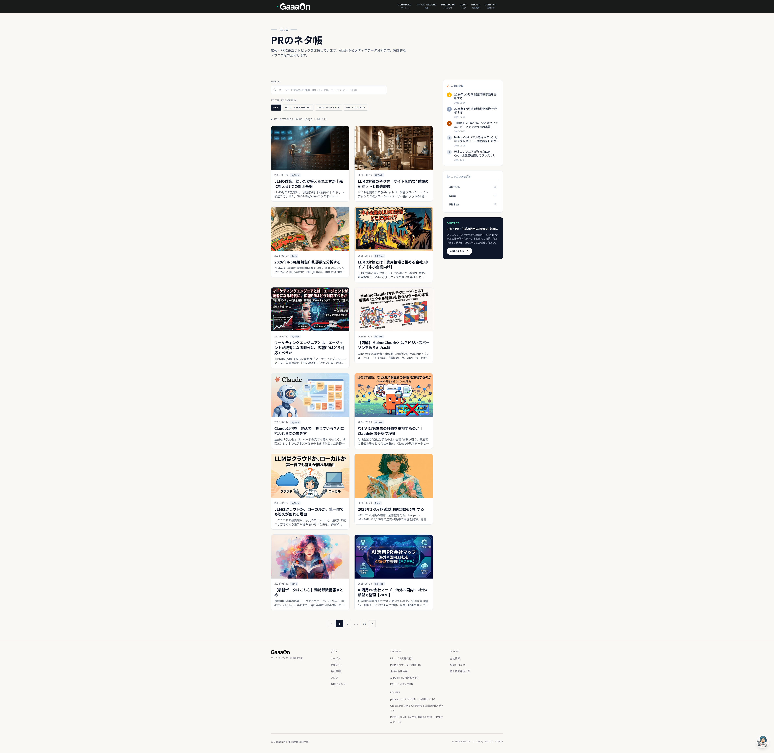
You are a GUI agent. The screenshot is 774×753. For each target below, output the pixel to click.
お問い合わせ (457, 251)
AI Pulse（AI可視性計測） (405, 677)
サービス (336, 658)
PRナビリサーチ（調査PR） (406, 664)
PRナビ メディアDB (401, 684)
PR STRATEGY (355, 107)
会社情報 (336, 671)
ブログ (334, 677)
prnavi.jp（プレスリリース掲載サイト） (413, 699)
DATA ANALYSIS (329, 107)
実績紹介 (336, 664)
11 (364, 623)
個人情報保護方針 (460, 671)
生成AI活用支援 (399, 671)
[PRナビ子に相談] (762, 741)
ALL (276, 107)
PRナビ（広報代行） (402, 658)
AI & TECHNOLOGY (298, 107)
